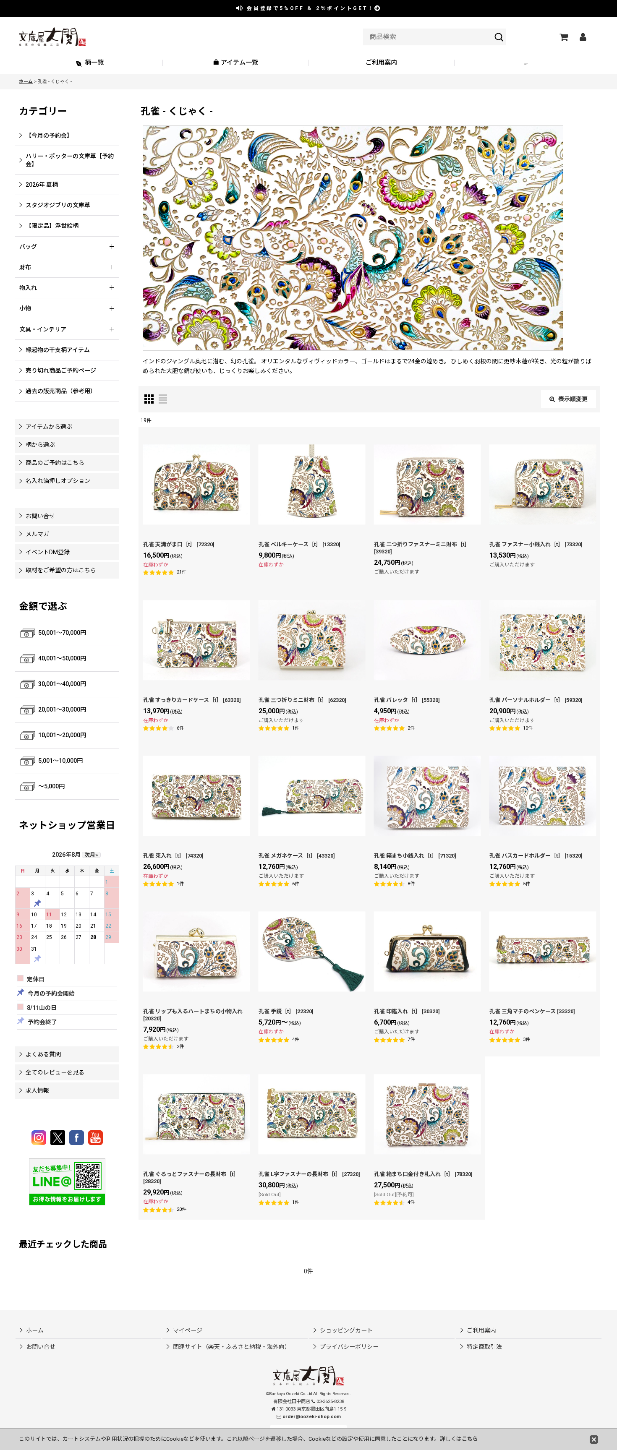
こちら (470, 1439)
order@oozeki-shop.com (311, 1416)
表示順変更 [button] (573, 399)
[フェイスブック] (77, 1137)
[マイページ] (582, 37)
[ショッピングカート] (563, 37)
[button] (528, 63)
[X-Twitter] (59, 1137)
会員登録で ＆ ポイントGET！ (309, 8)
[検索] (499, 37)
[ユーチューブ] (95, 1137)
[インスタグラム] (40, 1137)
